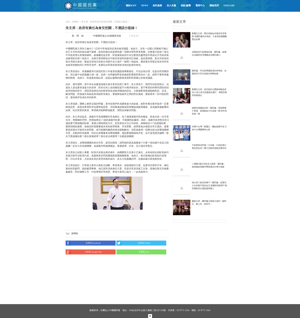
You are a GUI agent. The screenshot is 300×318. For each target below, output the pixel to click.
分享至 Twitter (144, 243)
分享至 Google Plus (93, 252)
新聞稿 (75, 22)
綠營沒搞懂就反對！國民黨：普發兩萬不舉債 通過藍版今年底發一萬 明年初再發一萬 (209, 111)
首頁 (68, 22)
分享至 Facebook (93, 243)
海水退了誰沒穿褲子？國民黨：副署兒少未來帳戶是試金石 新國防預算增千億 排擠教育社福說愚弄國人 (209, 185)
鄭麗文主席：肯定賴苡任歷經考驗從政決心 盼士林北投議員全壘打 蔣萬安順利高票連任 (209, 92)
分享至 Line (144, 252)
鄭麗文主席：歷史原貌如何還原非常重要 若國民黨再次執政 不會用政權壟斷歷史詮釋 (209, 36)
